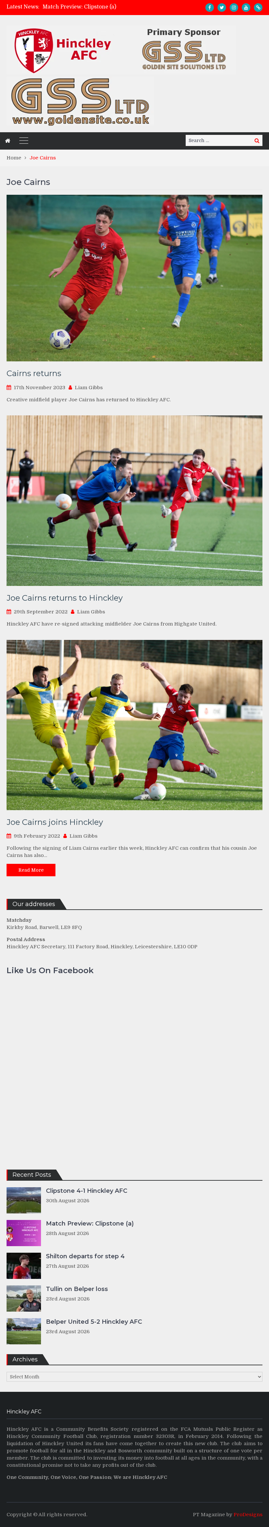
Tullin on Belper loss (77, 1289)
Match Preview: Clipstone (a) (90, 1223)
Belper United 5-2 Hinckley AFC (94, 1321)
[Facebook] (209, 7)
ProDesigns (248, 1515)
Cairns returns (34, 373)
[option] (101, 6)
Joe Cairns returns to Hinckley (65, 598)
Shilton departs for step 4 (75, 7)
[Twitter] (221, 7)
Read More (31, 870)
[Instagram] (234, 7)
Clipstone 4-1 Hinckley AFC (86, 1190)
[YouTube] (246, 7)
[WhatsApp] (258, 7)
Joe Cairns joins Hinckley (55, 822)
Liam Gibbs (89, 388)
